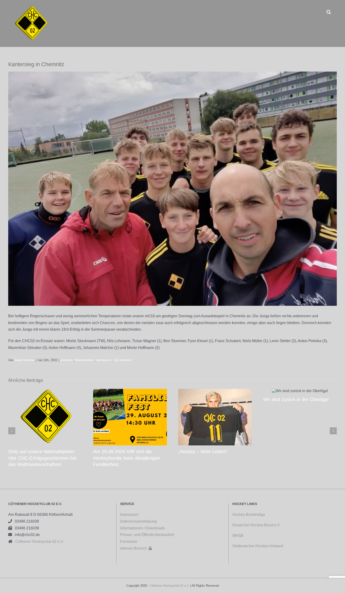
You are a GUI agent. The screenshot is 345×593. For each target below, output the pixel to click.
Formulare (128, 541)
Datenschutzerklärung (138, 521)
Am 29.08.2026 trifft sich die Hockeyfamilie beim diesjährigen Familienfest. (126, 458)
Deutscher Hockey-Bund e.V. (256, 525)
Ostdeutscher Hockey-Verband (258, 546)
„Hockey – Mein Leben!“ (203, 451)
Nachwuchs (104, 360)
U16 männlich (123, 360)
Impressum (129, 514)
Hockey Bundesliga (248, 514)
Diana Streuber (24, 360)
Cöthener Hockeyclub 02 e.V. (38, 541)
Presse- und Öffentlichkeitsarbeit (147, 535)
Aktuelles (66, 360)
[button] (328, 12)
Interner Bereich (136, 548)
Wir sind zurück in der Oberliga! (296, 399)
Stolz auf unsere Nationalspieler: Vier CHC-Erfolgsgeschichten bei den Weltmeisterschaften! (42, 458)
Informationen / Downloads (142, 528)
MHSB (237, 536)
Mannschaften (84, 360)
